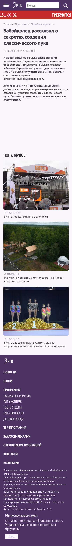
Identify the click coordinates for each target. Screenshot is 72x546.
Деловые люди (13, 419)
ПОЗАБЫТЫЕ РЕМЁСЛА (17, 396)
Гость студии (12, 407)
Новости (9, 372)
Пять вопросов (13, 413)
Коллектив (11, 463)
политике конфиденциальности (40, 521)
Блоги (7, 381)
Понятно (11, 536)
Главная (8, 24)
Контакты (10, 454)
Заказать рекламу (16, 436)
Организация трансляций (22, 445)
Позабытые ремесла (43, 24)
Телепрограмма (14, 427)
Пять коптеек (12, 401)
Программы (22, 24)
